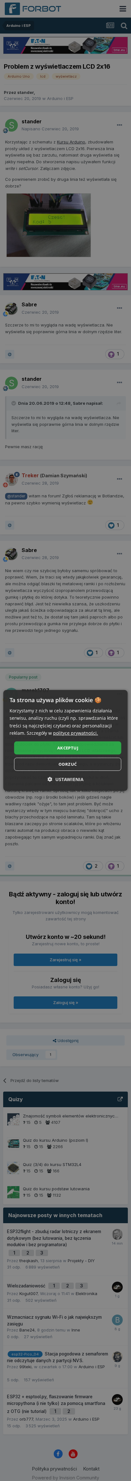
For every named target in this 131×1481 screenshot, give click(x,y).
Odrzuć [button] (68, 764)
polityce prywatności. (75, 733)
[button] (66, 779)
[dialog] (65, 740)
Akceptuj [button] (67, 748)
